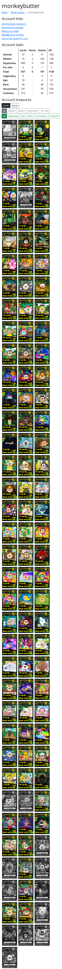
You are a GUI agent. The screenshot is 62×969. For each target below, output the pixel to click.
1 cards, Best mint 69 (9, 741)
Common (54, 116)
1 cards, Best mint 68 (25, 160)
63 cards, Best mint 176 (41, 384)
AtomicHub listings (12, 27)
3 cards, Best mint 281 (41, 808)
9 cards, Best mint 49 (25, 294)
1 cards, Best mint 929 (25, 898)
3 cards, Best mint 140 (41, 361)
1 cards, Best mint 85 (25, 607)
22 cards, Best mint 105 (41, 562)
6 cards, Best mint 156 (25, 361)
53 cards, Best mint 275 (41, 473)
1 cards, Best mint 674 (9, 831)
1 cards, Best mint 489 (9, 920)
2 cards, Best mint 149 (41, 741)
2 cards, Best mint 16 (9, 451)
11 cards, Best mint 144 (9, 473)
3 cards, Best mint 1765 (10, 853)
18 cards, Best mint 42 (9, 384)
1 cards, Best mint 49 (41, 272)
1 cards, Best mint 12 (9, 540)
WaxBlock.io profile (13, 34)
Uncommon (41, 116)
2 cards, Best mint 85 (41, 183)
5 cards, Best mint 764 (9, 719)
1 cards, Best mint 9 (40, 674)
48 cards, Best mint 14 (9, 428)
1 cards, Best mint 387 (25, 764)
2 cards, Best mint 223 (9, 227)
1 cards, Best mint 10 (41, 540)
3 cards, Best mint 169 (41, 160)
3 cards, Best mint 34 (9, 205)
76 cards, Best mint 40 (9, 339)
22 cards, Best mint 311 (9, 630)
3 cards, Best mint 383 (41, 786)
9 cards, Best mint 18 (41, 518)
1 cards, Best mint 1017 (26, 853)
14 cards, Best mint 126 (9, 317)
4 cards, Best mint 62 (41, 495)
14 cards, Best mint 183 (25, 384)
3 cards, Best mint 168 (25, 741)
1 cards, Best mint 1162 (26, 831)
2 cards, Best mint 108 (25, 183)
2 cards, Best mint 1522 (26, 920)
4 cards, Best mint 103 (41, 652)
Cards (6, 105)
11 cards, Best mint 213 (41, 428)
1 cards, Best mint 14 (25, 406)
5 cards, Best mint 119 (41, 630)
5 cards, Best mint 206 (41, 719)
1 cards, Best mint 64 (9, 786)
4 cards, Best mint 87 (41, 607)
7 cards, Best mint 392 (41, 205)
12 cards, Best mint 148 (41, 294)
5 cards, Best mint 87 (25, 585)
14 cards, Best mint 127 (25, 786)
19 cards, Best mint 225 (25, 250)
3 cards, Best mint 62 (41, 227)
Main (5, 12)
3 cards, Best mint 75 (25, 875)
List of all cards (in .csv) (15, 38)
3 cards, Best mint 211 (9, 294)
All (4, 110)
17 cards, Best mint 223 (25, 272)
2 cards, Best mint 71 (9, 183)
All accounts (18, 12)
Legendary (13, 116)
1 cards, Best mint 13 (9, 250)
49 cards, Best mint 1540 (10, 495)
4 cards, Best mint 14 (9, 607)
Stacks (14, 105)
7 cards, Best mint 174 (41, 764)
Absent (21, 110)
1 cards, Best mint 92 (41, 831)
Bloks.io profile (10, 31)
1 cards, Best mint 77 (41, 339)
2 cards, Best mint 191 (9, 652)
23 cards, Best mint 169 (25, 451)
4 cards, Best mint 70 (9, 361)
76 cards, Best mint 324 (25, 428)
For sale (45, 110)
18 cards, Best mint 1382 (26, 719)
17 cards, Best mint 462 (25, 630)
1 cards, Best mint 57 (25, 138)
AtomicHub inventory (14, 24)
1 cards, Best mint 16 (25, 495)
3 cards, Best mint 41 (41, 451)
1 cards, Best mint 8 (8, 406)
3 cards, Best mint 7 (24, 540)
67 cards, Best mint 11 (41, 317)
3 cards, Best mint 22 (25, 697)
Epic (23, 116)
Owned (11, 110)
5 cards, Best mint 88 (25, 317)
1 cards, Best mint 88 (25, 227)
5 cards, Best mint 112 (9, 674)
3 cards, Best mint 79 (41, 250)
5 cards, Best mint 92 (41, 406)
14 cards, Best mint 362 (25, 473)
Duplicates (33, 110)
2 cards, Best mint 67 (41, 697)
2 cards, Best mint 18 (41, 138)
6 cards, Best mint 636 (25, 652)
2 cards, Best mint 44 (9, 585)
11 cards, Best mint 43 (25, 518)
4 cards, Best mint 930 (9, 764)
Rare (30, 116)
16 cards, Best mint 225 (25, 674)
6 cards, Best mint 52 (9, 562)
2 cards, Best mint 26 (9, 518)
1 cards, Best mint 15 (9, 272)
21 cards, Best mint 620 (9, 697)
